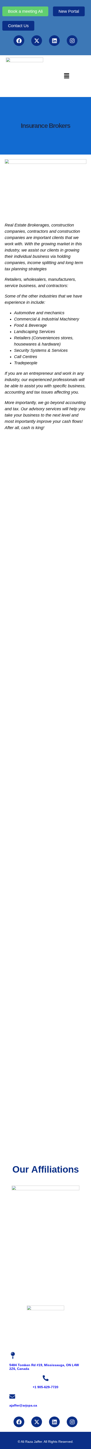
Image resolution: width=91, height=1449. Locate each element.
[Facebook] (19, 40)
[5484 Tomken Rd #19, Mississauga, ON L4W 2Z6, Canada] (12, 1355)
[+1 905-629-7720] (46, 1378)
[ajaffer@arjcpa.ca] (12, 1396)
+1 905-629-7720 (45, 1387)
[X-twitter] (36, 40)
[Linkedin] (54, 40)
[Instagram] (72, 40)
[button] (66, 76)
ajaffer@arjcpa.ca (23, 1405)
